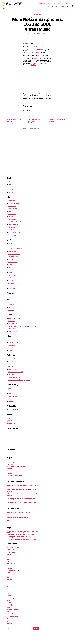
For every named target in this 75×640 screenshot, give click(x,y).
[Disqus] (37, 156)
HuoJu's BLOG (12, 206)
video (40, 14)
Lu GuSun (10, 216)
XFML (35, 539)
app (10, 531)
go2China (48, 5)
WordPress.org (11, 423)
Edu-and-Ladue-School (13, 570)
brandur (10, 243)
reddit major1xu (12, 187)
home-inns (10, 536)
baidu (15, 531)
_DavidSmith (11, 288)
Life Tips (9, 595)
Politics (9, 602)
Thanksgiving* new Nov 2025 (54, 6)
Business (9, 554)
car (8, 556)
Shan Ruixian (11, 229)
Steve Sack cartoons (13, 331)
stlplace (30, 33)
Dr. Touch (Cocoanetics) (14, 254)
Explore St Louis (12, 361)
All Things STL (59, 3)
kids (8, 591)
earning (9, 567)
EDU (17, 534)
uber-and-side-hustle (12, 616)
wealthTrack (11, 310)
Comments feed (11, 422)
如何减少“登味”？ (11, 520)
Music (8, 600)
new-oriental (17, 537)
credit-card (35, 532)
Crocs (9, 534)
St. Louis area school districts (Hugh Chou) (19, 380)
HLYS (28, 534)
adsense (10, 388)
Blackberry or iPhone (18, 504)
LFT (27, 536)
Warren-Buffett (31, 539)
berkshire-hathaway (26, 531)
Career (8, 558)
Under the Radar (12, 235)
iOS (8, 584)
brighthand (26, 128)
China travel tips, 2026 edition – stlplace (17, 489)
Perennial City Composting (15, 377)
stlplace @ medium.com (14, 232)
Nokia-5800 (31, 128)
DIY (8, 565)
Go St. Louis (11, 366)
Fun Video (9, 579)
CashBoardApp (12, 345)
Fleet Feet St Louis (12, 364)
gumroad (10, 302)
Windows (9, 623)
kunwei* (10, 211)
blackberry (33, 531)
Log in (8, 418)
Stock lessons (65, 5)
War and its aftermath (12, 515)
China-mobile (21, 532)
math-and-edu (10, 598)
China (15, 532)
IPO (8, 588)
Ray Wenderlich (12, 275)
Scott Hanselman (12, 278)
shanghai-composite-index (11, 539)
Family (8, 572)
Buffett (9, 532)
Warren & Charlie (64, 6)
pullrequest (11, 304)
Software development (13, 609)
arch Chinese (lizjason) (14, 318)
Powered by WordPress (20, 637)
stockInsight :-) (12, 398)
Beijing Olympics (11, 552)
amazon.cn (34, 63)
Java (8, 590)
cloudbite (10, 246)
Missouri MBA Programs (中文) (15, 372)
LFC (25, 536)
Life (8, 593)
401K (8, 531)
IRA (23, 536)
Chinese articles (11, 563)
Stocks (8, 611)
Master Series (10, 597)
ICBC (14, 536)
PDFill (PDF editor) (12, 329)
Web (8, 622)
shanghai (29, 537)
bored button (11, 321)
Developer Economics (13, 251)
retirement (58, 5)
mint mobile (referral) (13, 396)
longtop (29, 536)
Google (21, 534)
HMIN (32, 534)
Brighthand (39, 49)
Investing (9, 582)
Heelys (24, 534)
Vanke (26, 539)
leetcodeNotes (12, 214)
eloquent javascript (13, 256)
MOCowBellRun (12, 374)
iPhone (18, 536)
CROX (13, 534)
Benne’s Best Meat (12, 358)
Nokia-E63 (36, 128)
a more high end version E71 (34, 52)
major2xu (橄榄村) (12, 219)
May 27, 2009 (37, 33)
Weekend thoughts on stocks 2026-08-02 (17, 523)
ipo (22, 536)
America (9, 551)
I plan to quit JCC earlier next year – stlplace (18, 485)
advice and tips (11, 549)
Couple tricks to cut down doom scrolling (17, 517)
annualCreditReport (13, 296)
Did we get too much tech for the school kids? (18, 512)
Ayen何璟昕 (65, 3)
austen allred (11, 200)
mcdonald (33, 536)
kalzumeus (11, 267)
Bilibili (9, 181)
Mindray (9, 538)
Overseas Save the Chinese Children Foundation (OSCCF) (22, 326)
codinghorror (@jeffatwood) (15, 248)
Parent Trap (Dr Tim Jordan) (15, 222)
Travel (8, 614)
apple (13, 531)
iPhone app (9, 586)
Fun (8, 577)
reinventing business (13, 224)
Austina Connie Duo (13, 342)
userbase (10, 280)
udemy (10, 350)
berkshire (19, 531)
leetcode (10, 270)
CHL (32, 532)
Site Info (9, 607)
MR (13, 538)
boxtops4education (13, 323)
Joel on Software (12, 262)
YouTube (33, 65)
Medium (10, 184)
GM (18, 534)
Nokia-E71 (40, 128)
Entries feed (10, 420)
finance (9, 575)
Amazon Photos (12, 339)
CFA (8, 559)
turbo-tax (23, 539)
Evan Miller (11, 259)
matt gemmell (11, 272)
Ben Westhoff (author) (13, 203)
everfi (9, 299)
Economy (9, 568)
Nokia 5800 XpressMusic (40, 58)
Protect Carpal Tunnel (13, 347)
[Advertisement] (23, 438)
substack (10, 189)
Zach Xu (10, 285)
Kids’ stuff (53, 5)
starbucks (19, 539)
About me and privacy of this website (47, 3)
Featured (9, 574)
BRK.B (37, 531)
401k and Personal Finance (13, 547)
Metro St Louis (12, 369)
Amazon (42, 51)
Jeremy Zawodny (12, 208)
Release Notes (11, 227)
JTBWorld (10, 264)
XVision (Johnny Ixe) (13, 283)
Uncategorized (10, 618)
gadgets (36, 14)
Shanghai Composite (12, 606)
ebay (9, 391)
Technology (10, 613)
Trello (9, 307)
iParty (14, 499)
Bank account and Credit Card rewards (36, 5)
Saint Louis (9, 604)
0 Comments (45, 33)
